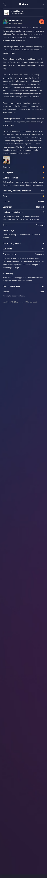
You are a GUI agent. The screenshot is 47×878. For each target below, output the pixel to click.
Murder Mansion (17, 11)
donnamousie (15, 20)
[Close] (4, 4)
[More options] (43, 4)
